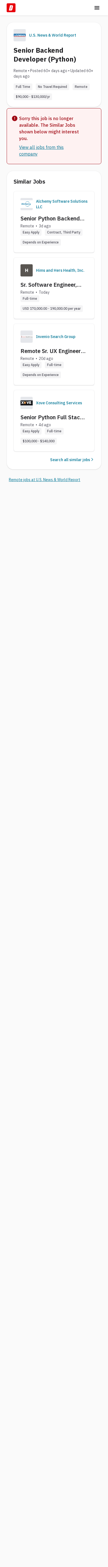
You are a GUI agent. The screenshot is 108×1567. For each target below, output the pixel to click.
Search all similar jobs (70, 459)
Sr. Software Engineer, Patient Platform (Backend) (48, 285)
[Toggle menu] (96, 8)
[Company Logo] (26, 204)
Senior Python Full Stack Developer (51, 417)
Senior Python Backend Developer (50, 218)
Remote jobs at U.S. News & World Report (44, 479)
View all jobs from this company (41, 150)
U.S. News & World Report (52, 35)
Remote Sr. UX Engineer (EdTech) (50, 351)
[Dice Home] (11, 7)
